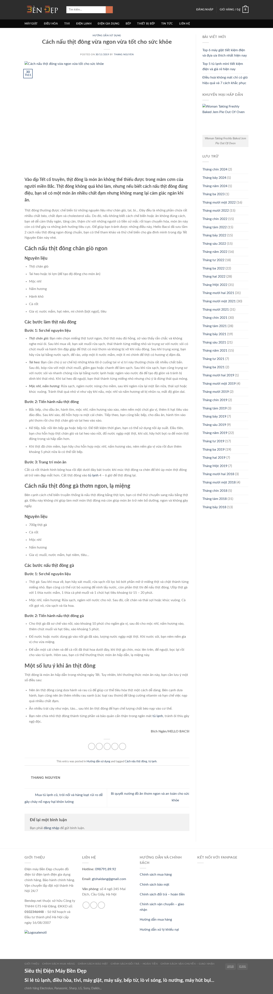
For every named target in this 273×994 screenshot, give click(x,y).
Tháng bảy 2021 (214, 334)
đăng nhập (51, 828)
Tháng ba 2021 (213, 367)
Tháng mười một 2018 (219, 482)
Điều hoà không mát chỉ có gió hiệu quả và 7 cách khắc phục (225, 80)
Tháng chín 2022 (214, 219)
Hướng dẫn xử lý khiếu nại (159, 929)
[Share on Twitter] (99, 746)
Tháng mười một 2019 (219, 383)
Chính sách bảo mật (154, 884)
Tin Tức (167, 23)
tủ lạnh (93, 475)
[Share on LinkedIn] (122, 746)
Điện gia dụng (108, 23)
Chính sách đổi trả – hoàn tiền (162, 894)
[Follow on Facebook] (86, 905)
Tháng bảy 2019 (214, 416)
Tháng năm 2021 (214, 350)
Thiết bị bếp (146, 23)
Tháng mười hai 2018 (218, 474)
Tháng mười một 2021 (219, 301)
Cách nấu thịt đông (136, 761)
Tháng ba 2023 (213, 194)
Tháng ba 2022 (213, 268)
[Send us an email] (93, 905)
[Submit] (109, 9)
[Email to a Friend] (107, 746)
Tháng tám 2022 (214, 227)
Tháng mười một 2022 (219, 202)
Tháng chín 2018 (214, 490)
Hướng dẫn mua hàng (156, 919)
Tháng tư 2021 (213, 359)
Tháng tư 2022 (213, 260)
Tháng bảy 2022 (214, 235)
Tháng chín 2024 (214, 169)
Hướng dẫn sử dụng (107, 35)
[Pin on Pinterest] (114, 746)
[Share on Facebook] (91, 746)
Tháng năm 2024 (214, 186)
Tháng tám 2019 (214, 408)
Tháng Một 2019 (214, 466)
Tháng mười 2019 (215, 391)
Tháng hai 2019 (213, 457)
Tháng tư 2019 (213, 441)
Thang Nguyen (124, 54)
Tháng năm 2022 (214, 251)
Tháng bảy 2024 (214, 177)
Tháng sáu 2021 (214, 342)
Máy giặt (31, 23)
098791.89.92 (105, 869)
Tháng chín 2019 (214, 400)
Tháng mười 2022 (215, 210)
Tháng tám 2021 (214, 326)
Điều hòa (51, 23)
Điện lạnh (83, 23)
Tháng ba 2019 (213, 449)
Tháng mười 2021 (215, 309)
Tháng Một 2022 (214, 285)
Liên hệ (184, 23)
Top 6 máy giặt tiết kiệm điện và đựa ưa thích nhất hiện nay (224, 52)
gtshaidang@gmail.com (109, 879)
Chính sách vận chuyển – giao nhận (188, 963)
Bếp (128, 23)
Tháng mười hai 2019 (218, 375)
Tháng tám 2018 (214, 499)
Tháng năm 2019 (214, 433)
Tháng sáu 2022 (214, 243)
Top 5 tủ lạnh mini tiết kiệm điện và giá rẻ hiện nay (222, 66)
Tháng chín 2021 (214, 317)
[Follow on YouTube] (101, 905)
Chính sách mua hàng (156, 874)
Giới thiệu (32, 963)
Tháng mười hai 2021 (218, 293)
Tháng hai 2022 (213, 276)
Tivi (67, 23)
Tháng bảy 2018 (214, 507)
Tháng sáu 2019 (214, 424)
